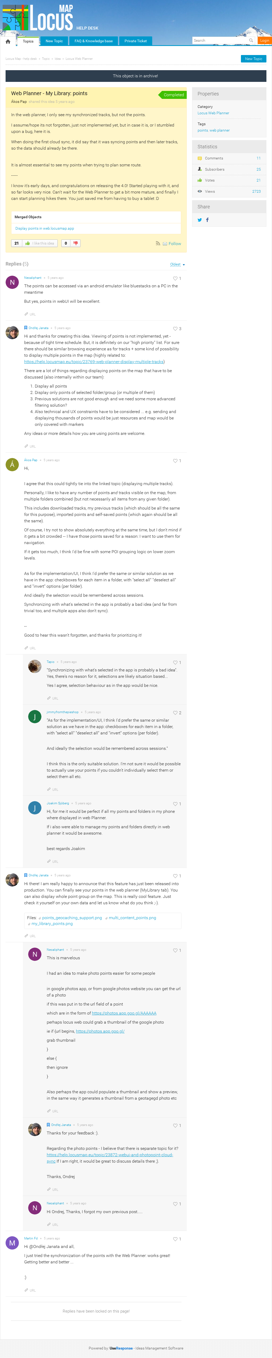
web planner (220, 130)
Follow (175, 243)
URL (33, 314)
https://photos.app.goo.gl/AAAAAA (124, 1013)
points (203, 130)
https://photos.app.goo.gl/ (100, 1031)
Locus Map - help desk (21, 59)
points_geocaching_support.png (72, 917)
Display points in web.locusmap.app (44, 228)
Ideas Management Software (159, 1348)
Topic (46, 59)
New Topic (54, 41)
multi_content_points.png (132, 917)
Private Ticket (136, 41)
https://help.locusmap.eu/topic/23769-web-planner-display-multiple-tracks (93, 361)
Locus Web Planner (79, 59)
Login (264, 40)
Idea (58, 59)
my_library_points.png (52, 923)
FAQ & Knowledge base (94, 41)
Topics (28, 41)
